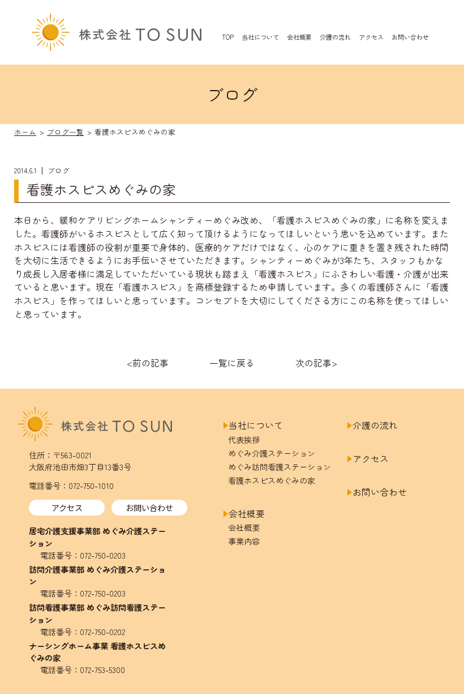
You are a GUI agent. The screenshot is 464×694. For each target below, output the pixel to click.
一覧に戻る (232, 362)
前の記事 (150, 362)
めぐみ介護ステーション (271, 453)
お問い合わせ (410, 36)
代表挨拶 (244, 439)
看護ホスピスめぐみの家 (271, 480)
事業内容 (244, 541)
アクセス (371, 36)
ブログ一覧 (65, 131)
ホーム (25, 131)
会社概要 (299, 36)
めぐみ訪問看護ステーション (279, 466)
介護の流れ (335, 36)
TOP (228, 36)
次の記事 (313, 362)
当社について (260, 36)
